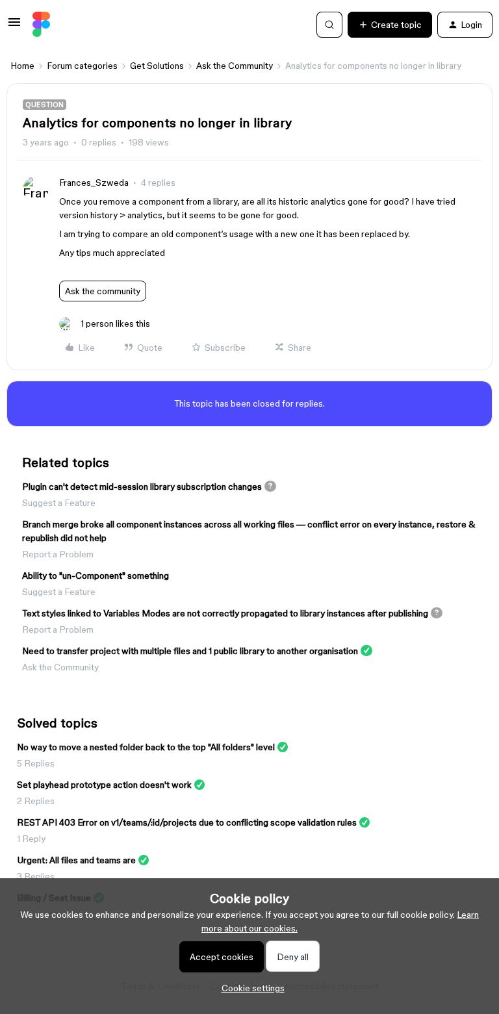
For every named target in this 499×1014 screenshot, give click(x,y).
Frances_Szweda (94, 182)
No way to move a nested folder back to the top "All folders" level (146, 747)
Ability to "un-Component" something (95, 575)
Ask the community (102, 291)
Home (22, 65)
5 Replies (36, 763)
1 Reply (31, 838)
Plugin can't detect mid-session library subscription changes (142, 486)
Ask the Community (234, 65)
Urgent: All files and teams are (76, 860)
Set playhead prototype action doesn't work (104, 785)
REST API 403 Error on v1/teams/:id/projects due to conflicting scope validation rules (187, 822)
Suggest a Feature (59, 503)
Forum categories (82, 65)
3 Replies (36, 876)
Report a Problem (58, 554)
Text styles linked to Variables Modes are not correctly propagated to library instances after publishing (225, 613)
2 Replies (36, 801)
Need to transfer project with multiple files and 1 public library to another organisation (190, 651)
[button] (14, 26)
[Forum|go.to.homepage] (41, 25)
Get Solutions (157, 65)
